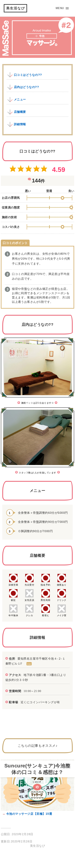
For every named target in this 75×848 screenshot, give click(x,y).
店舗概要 (20, 111)
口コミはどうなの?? (28, 74)
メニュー (20, 99)
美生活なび (15, 8)
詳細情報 (20, 124)
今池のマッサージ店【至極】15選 (28, 813)
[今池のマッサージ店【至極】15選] (37, 809)
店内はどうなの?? (26, 87)
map (29, 664)
